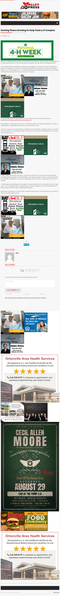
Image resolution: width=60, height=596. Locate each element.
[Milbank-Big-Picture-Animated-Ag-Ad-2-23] (12, 107)
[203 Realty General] (36, 412)
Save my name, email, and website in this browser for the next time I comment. (25, 298)
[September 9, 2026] (36, 521)
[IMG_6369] (30, 466)
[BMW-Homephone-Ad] (12, 145)
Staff (23, 32)
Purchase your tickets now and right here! (19, 120)
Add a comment (10, 264)
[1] (12, 86)
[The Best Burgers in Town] (12, 521)
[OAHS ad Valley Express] (30, 378)
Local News (9, 32)
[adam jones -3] (36, 86)
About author (10, 249)
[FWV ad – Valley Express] (12, 412)
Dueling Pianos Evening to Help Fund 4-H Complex (28, 30)
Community (3, 32)
